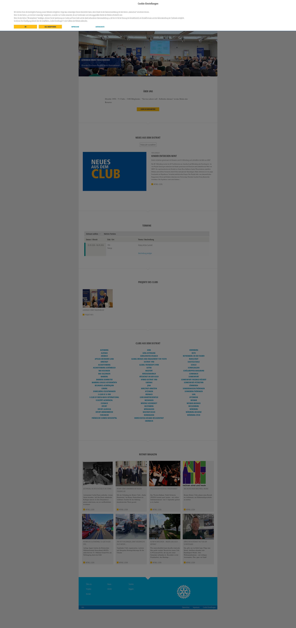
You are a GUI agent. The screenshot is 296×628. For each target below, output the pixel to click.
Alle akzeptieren (50, 27)
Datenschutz (100, 27)
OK (25, 27)
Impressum (75, 27)
